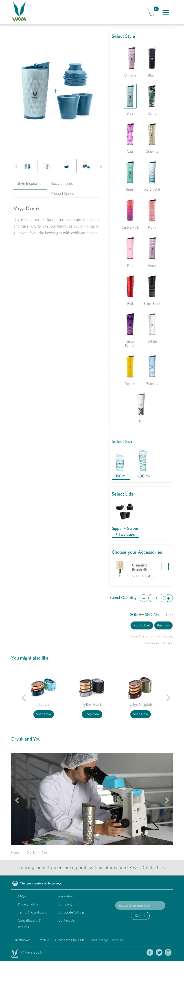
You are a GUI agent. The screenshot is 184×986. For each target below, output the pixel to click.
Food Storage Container (107, 940)
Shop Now (43, 714)
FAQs (22, 896)
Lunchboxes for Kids (69, 940)
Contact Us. (154, 867)
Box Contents (62, 183)
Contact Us (66, 920)
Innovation (66, 896)
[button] (15, 166)
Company (65, 904)
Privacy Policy (28, 904)
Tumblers (43, 940)
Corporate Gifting (71, 912)
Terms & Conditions (32, 912)
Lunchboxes (22, 940)
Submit (140, 916)
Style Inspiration (30, 183)
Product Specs (62, 193)
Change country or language (40, 883)
